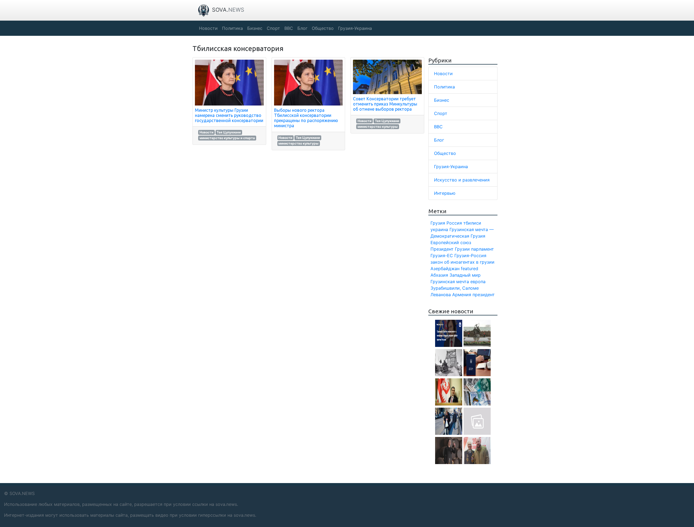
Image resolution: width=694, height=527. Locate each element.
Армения (461, 294)
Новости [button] (208, 28)
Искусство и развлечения (462, 180)
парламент (482, 249)
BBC (438, 126)
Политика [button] (232, 28)
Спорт (440, 113)
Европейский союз (450, 242)
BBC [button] (288, 28)
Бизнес (441, 100)
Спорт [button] (273, 28)
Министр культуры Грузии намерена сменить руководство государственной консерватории (229, 115)
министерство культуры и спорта (227, 138)
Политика (444, 87)
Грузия (437, 223)
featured (469, 268)
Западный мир (465, 275)
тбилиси (472, 223)
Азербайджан (445, 268)
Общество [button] (323, 28)
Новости (206, 132)
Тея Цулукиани (229, 132)
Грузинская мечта (449, 281)
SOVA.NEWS (22, 493)
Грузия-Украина (451, 166)
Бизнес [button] (254, 28)
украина (439, 229)
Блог (439, 140)
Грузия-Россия (470, 255)
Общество (445, 153)
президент (484, 294)
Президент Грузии (450, 249)
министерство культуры (298, 143)
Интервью (444, 193)
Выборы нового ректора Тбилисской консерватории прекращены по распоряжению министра (306, 118)
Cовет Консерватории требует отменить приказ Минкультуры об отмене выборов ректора (385, 103)
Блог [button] (302, 28)
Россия (454, 223)
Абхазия (439, 275)
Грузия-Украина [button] (355, 28)
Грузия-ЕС (441, 255)
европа (478, 281)
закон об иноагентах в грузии (462, 262)
